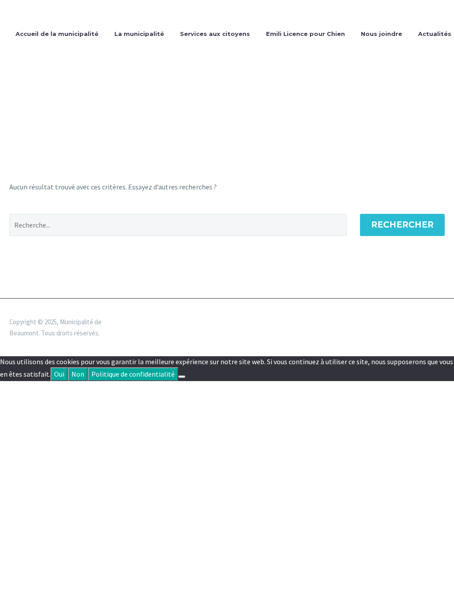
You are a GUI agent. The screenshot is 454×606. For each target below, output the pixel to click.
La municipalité (139, 33)
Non (77, 374)
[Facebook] (442, 322)
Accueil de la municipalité (57, 33)
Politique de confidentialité (133, 374)
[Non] (181, 376)
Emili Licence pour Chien (305, 33)
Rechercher (402, 225)
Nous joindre (381, 33)
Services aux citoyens (215, 33)
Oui (59, 374)
